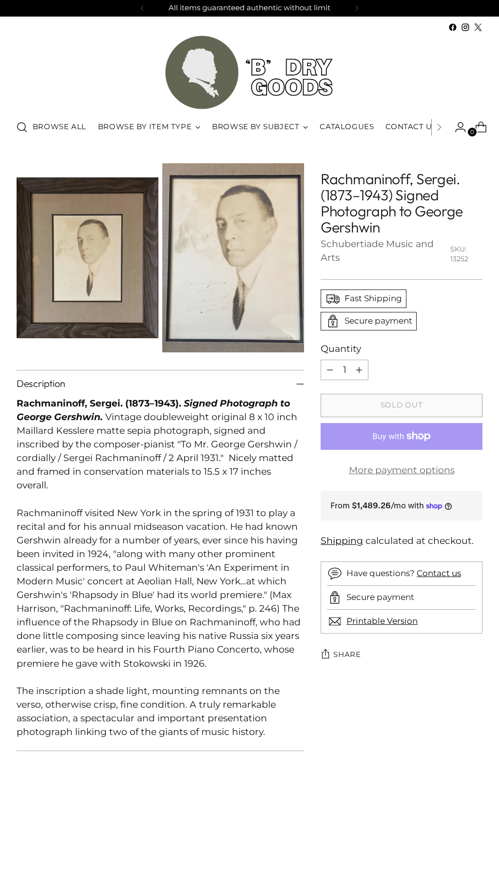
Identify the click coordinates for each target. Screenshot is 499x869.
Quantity (341, 348)
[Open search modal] (22, 127)
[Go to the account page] (456, 127)
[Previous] (142, 8)
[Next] (356, 8)
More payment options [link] (402, 470)
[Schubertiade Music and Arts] (249, 72)
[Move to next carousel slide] (474, 835)
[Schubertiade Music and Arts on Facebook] (452, 27)
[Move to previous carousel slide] (451, 836)
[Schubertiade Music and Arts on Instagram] (465, 27)
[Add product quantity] (359, 370)
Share (347, 654)
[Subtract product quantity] (330, 370)
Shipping (342, 540)
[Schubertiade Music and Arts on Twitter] (478, 27)
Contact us (439, 573)
